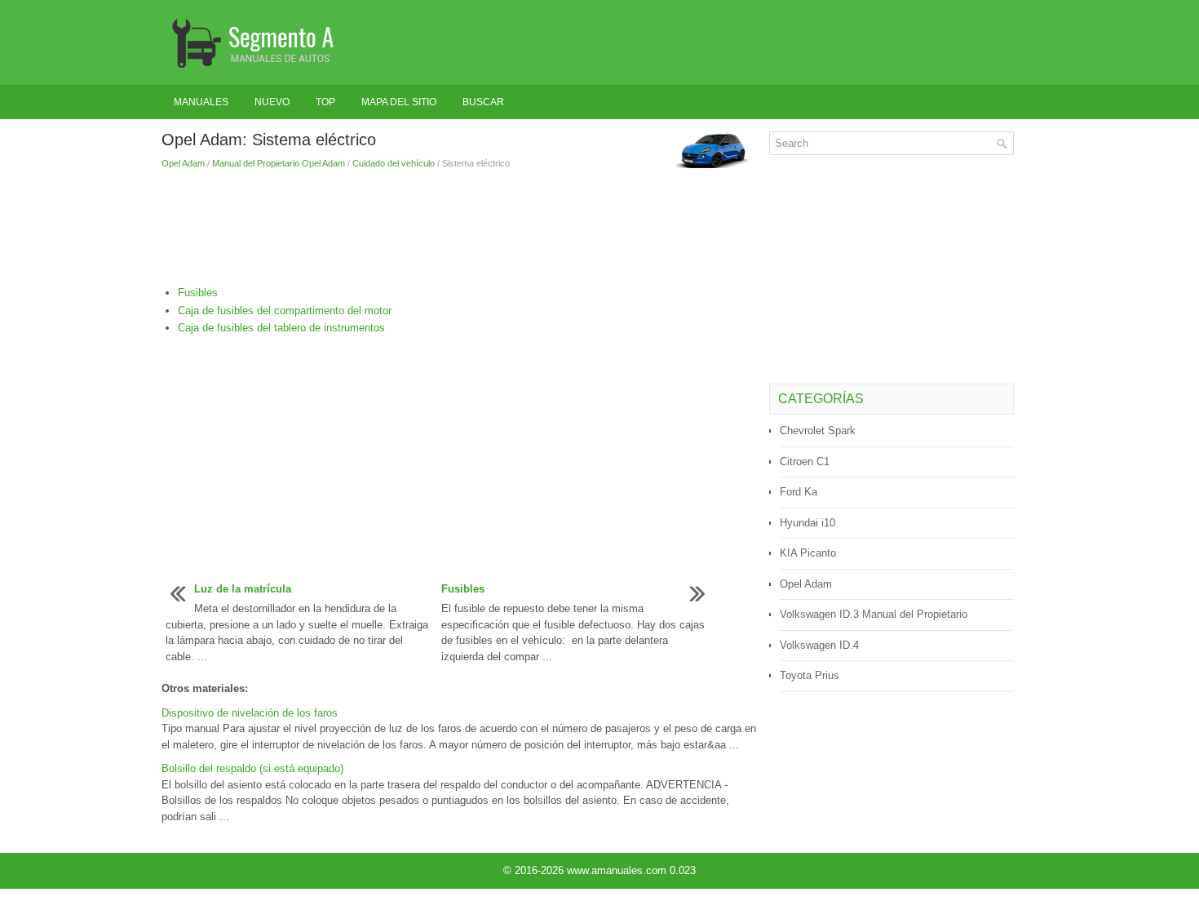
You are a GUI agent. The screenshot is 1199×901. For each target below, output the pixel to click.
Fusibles (198, 292)
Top (325, 102)
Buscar (483, 102)
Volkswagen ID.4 (819, 645)
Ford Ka (798, 492)
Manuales (201, 102)
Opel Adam (183, 163)
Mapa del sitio (398, 102)
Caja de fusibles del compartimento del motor (285, 310)
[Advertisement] (459, 228)
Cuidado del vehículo (393, 163)
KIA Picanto (808, 553)
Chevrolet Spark (818, 430)
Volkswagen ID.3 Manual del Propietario (873, 614)
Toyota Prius (809, 675)
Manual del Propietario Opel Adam (278, 163)
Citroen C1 (805, 461)
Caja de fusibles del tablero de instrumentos (281, 328)
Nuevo (272, 102)
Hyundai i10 (807, 523)
